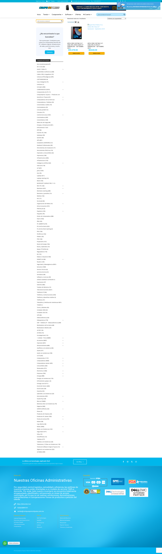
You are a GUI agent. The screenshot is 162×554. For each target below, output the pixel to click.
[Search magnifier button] (124, 14)
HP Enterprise (40, 522)
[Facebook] (123, 462)
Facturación (63, 522)
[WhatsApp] (136, 462)
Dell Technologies (41, 518)
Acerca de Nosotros (65, 518)
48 (71, 22)
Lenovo (39, 525)
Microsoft (39, 527)
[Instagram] (127, 462)
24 (69, 22)
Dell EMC (39, 520)
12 (68, 22)
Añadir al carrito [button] (76, 53)
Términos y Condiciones (66, 527)
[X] (131, 462)
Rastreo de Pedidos (65, 520)
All (73, 22)
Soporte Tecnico (64, 525)
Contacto (50, 52)
